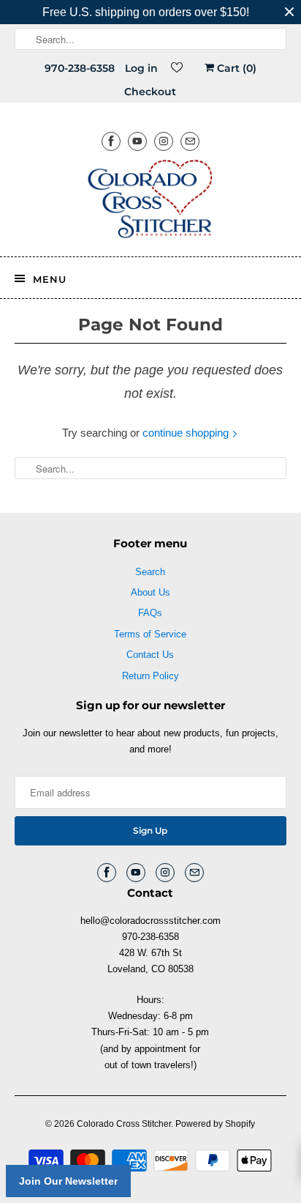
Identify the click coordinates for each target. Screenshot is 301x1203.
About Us (150, 592)
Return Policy (150, 675)
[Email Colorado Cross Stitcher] (189, 141)
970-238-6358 (80, 68)
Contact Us (150, 654)
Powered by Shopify (215, 1124)
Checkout (150, 91)
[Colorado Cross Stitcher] (150, 201)
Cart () (235, 68)
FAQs (150, 612)
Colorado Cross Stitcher (124, 1124)
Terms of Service (150, 634)
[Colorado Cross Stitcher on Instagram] (163, 141)
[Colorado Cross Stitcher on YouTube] (137, 141)
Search (150, 571)
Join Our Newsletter (68, 1181)
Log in (141, 68)
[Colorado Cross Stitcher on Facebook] (111, 141)
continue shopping (187, 432)
